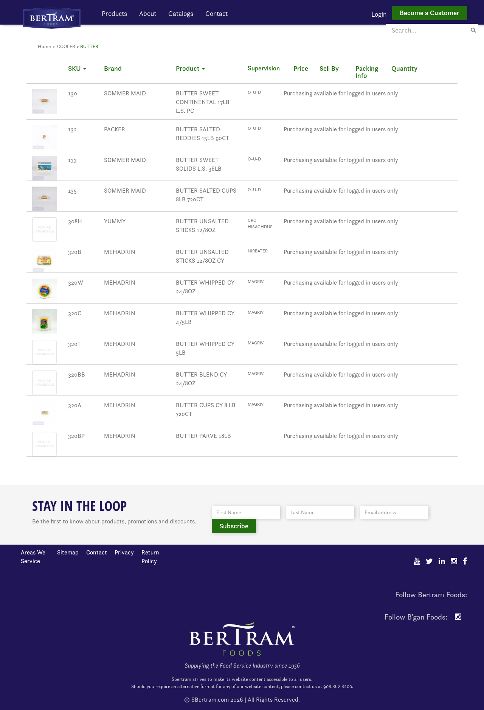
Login (378, 14)
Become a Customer (429, 12)
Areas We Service (33, 556)
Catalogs (180, 13)
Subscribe (233, 526)
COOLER (66, 46)
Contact (216, 13)
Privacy (124, 552)
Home (44, 46)
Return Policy (150, 556)
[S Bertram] (52, 18)
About (147, 13)
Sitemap (68, 552)
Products (114, 13)
